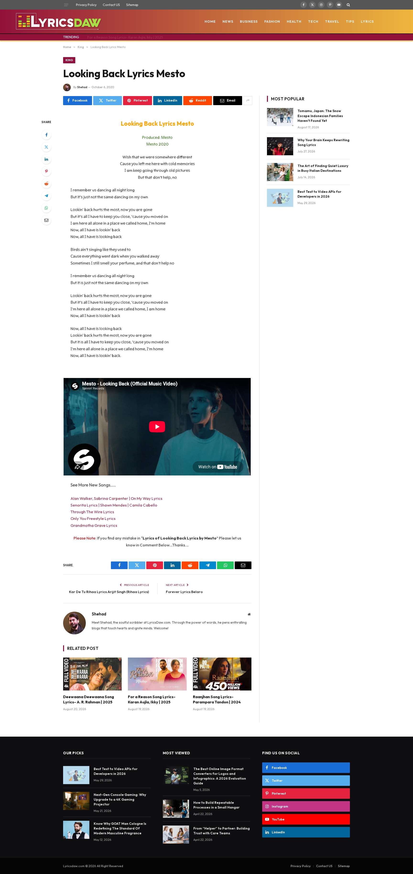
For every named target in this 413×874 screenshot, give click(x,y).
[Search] (348, 5)
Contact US (111, 5)
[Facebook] (46, 135)
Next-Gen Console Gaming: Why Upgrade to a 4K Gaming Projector (120, 799)
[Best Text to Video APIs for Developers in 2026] (280, 198)
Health (294, 21)
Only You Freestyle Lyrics (93, 518)
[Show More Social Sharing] (247, 100)
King (69, 60)
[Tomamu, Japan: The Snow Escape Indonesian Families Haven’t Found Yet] (280, 117)
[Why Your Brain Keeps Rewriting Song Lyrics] (280, 146)
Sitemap (132, 5)
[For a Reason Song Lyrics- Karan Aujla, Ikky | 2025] (157, 674)
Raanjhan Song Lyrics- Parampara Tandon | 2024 (217, 699)
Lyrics (367, 21)
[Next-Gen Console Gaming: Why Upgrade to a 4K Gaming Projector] (76, 801)
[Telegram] (46, 195)
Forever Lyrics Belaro (184, 591)
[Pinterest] (46, 171)
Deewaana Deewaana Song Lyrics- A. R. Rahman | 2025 (88, 699)
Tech (313, 21)
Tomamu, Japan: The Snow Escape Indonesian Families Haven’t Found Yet (320, 116)
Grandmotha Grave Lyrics (94, 525)
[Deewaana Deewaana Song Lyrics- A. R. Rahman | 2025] (92, 674)
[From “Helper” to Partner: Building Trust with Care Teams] (176, 834)
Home (210, 21)
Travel (332, 21)
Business (249, 21)
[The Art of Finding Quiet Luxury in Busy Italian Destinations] (280, 172)
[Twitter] (46, 147)
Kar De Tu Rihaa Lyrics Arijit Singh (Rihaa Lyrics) (109, 591)
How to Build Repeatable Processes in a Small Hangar (216, 804)
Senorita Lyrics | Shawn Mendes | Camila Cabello (114, 504)
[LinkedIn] (46, 159)
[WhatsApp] (46, 208)
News (228, 21)
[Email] (46, 220)
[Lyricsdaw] (58, 21)
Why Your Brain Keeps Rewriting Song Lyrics (323, 142)
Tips (350, 21)
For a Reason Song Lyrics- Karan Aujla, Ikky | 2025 (125, 37)
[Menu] (66, 4)
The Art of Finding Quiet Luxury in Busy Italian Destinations (323, 168)
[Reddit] (46, 183)
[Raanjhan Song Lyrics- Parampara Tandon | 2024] (222, 674)
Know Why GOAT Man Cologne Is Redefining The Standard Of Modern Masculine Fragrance (120, 828)
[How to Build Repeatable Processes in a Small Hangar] (176, 809)
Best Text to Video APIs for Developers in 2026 (319, 194)
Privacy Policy (86, 5)
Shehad (82, 87)
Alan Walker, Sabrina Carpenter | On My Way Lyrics (116, 498)
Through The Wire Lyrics (92, 511)
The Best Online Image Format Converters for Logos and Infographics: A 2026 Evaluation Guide (219, 776)
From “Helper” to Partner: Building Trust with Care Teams (221, 830)
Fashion (272, 21)
